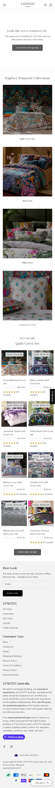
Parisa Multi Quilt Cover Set (14, 382)
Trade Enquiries (10, 628)
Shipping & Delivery (12, 656)
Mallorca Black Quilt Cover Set (39, 382)
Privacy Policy (9, 670)
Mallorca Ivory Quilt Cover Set (12, 484)
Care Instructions (11, 675)
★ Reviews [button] (52, 396)
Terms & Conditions (12, 665)
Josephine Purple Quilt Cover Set (14, 433)
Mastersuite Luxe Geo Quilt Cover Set (13, 532)
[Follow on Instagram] (11, 746)
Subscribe (12, 593)
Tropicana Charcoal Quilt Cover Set (39, 532)
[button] (9, 392)
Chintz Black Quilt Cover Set (41, 433)
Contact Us (8, 647)
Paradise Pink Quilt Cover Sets (39, 484)
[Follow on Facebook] (4, 746)
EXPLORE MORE (27, 552)
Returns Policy (10, 661)
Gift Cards (7, 618)
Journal (6, 623)
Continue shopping (27, 47)
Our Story (7, 609)
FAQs (5, 642)
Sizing (6, 651)
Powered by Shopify (13, 765)
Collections (8, 614)
